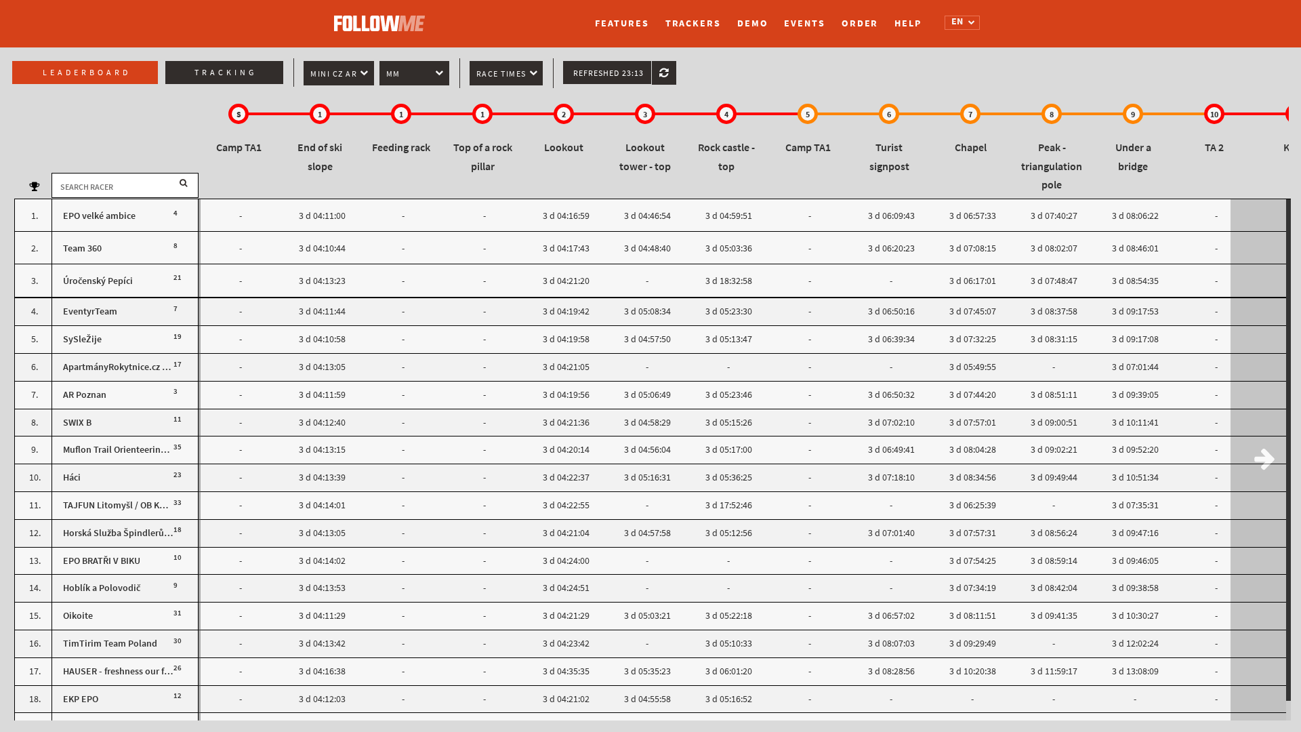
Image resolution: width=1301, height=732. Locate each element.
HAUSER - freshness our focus (123, 671)
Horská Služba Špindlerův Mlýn (126, 533)
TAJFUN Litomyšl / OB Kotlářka (125, 505)
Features (621, 23)
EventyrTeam (90, 311)
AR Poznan (84, 394)
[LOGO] (383, 17)
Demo (752, 23)
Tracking (225, 72)
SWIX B (77, 422)
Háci (72, 477)
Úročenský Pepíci (98, 280)
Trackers (693, 23)
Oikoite (78, 615)
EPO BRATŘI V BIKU (101, 560)
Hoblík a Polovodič (101, 588)
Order (860, 23)
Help (908, 23)
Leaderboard (87, 72)
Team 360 (82, 248)
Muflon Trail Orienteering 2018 (124, 449)
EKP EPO (80, 699)
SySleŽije (82, 339)
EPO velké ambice (99, 215)
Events (804, 23)
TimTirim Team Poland (110, 643)
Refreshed (608, 73)
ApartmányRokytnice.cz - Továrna (132, 367)
